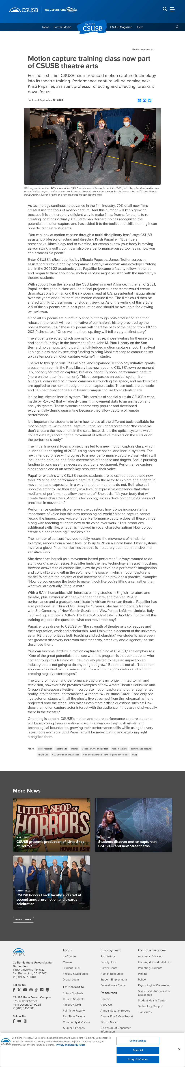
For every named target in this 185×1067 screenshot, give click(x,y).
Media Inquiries (141, 49)
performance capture (141, 749)
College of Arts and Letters (95, 749)
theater (74, 749)
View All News (23, 919)
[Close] (179, 1049)
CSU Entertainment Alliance (65, 754)
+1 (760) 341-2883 (24, 1008)
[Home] (23, 10)
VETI (134, 754)
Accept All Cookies (138, 1059)
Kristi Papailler (45, 749)
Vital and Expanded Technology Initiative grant (105, 754)
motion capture (119, 749)
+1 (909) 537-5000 (24, 977)
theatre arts (61, 749)
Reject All (138, 1050)
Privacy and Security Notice (70, 1045)
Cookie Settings (138, 1040)
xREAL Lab (43, 754)
